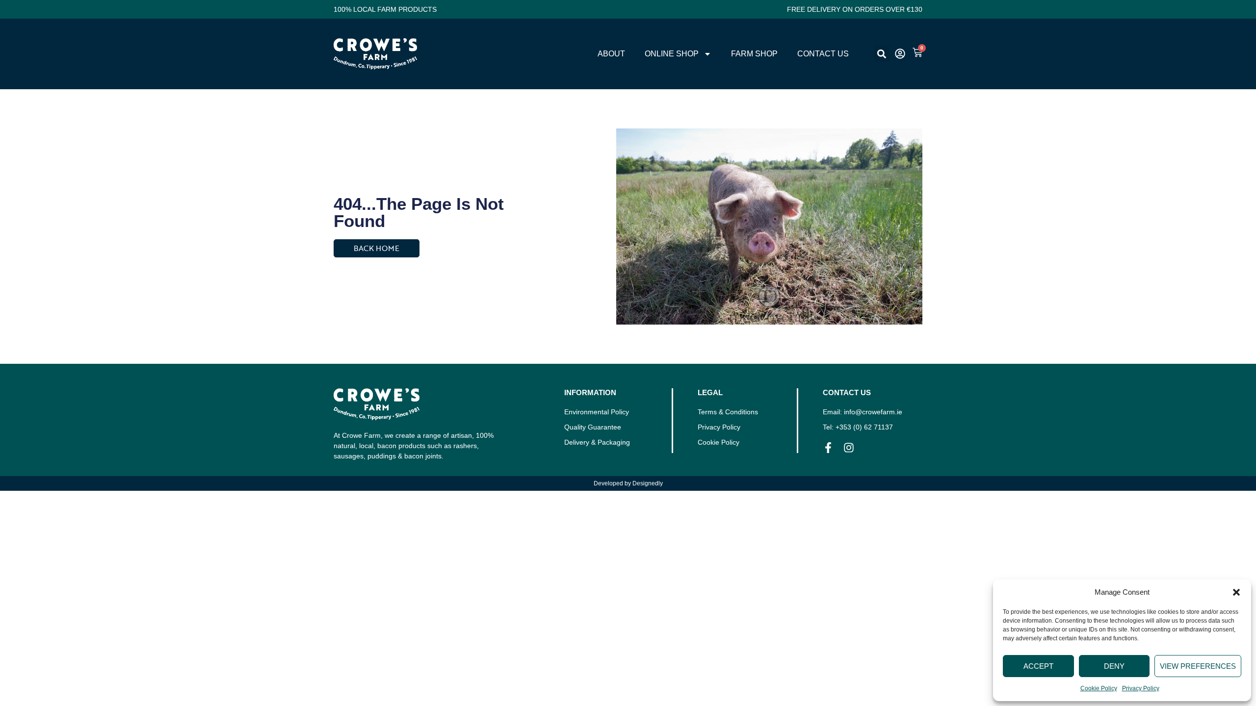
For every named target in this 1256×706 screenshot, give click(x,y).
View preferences (1198, 666)
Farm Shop (754, 54)
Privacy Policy (1140, 688)
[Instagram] (848, 447)
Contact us (823, 54)
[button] (1236, 592)
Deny (1114, 666)
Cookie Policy (1098, 688)
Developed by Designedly (628, 483)
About (611, 54)
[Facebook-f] (828, 447)
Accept (1038, 666)
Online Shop (672, 54)
